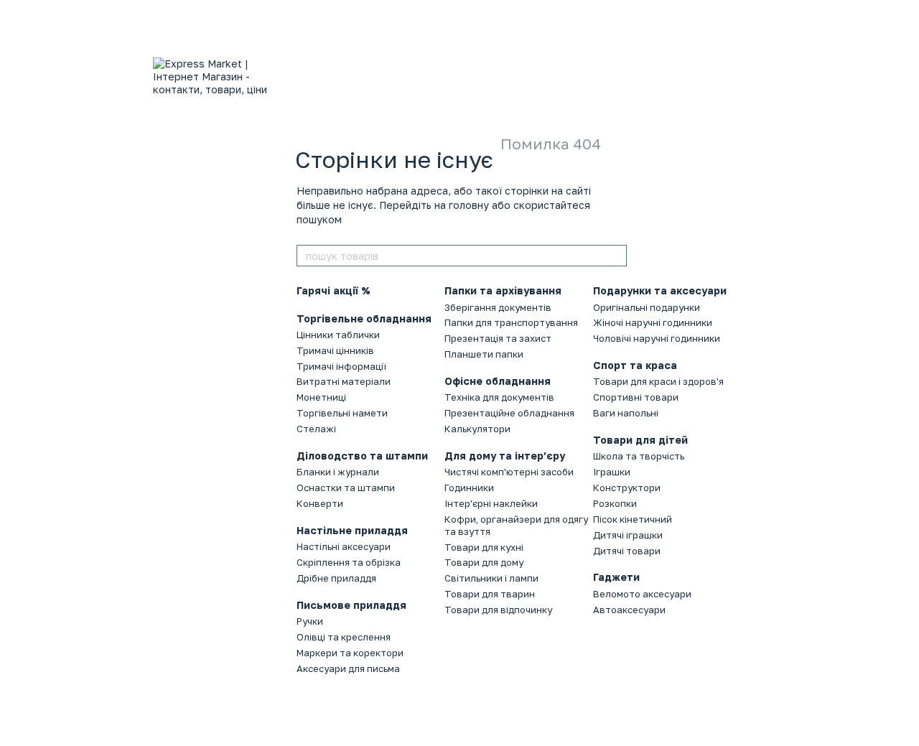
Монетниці (321, 397)
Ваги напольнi (625, 413)
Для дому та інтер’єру (504, 455)
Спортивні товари (635, 397)
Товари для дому (483, 562)
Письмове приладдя (351, 605)
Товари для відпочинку (498, 609)
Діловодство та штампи (362, 455)
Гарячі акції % (333, 290)
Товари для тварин (489, 594)
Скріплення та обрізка (349, 562)
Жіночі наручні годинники (652, 322)
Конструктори (627, 487)
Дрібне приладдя (336, 578)
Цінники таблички (338, 334)
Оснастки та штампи (346, 487)
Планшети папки (483, 354)
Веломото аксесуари (642, 594)
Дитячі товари (627, 550)
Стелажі (316, 428)
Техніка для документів (499, 397)
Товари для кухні (483, 547)
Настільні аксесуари (344, 546)
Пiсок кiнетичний (632, 519)
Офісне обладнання (497, 381)
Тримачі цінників (335, 350)
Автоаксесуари (629, 609)
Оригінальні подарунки (646, 307)
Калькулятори (477, 428)
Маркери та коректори (350, 652)
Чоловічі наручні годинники (656, 338)
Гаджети (616, 577)
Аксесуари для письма (348, 668)
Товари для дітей (640, 440)
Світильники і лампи (491, 578)
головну (469, 205)
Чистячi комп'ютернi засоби (509, 471)
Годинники (469, 487)
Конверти (320, 503)
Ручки (310, 621)
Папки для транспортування (511, 322)
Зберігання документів (497, 307)
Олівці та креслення (344, 637)
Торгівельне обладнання (364, 318)
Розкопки (615, 503)
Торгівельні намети (342, 413)
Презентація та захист (497, 338)
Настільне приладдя (352, 530)
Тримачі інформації (341, 366)
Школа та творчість (638, 456)
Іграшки (611, 471)
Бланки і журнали (338, 471)
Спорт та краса (635, 365)
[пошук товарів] (615, 255)
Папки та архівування (502, 290)
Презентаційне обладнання (509, 413)
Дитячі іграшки (628, 535)
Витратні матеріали (344, 381)
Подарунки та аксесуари (660, 290)
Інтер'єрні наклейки (491, 503)
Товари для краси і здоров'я (658, 381)
